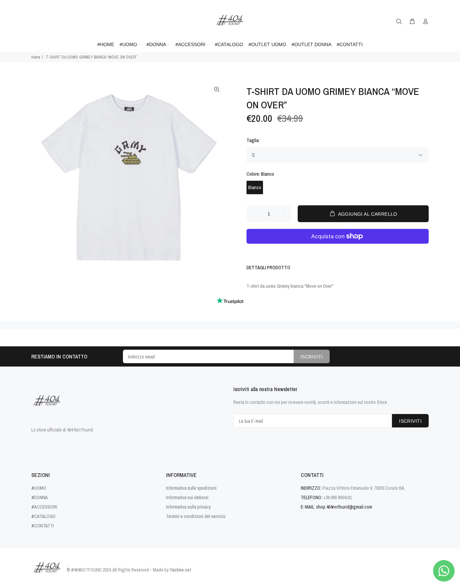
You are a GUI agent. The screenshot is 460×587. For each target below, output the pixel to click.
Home (35, 57)
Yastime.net (180, 570)
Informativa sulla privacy (188, 507)
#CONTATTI (42, 526)
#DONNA (39, 497)
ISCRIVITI (311, 356)
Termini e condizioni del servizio (196, 516)
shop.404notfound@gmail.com (344, 507)
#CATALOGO (43, 516)
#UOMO (38, 488)
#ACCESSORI (44, 507)
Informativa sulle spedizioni (191, 488)
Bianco (254, 187)
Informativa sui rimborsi (187, 497)
